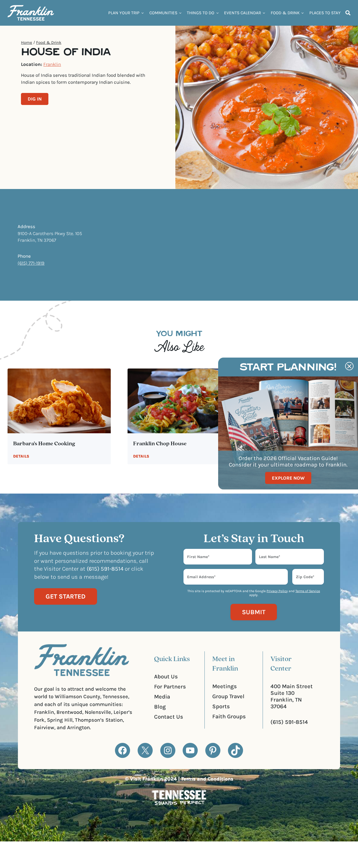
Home (26, 42)
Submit (253, 612)
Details (21, 456)
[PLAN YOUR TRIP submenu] (142, 12)
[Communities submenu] (180, 12)
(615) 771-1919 (31, 263)
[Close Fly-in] (349, 366)
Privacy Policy (277, 591)
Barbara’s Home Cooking (44, 444)
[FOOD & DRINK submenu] (302, 12)
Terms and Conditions (207, 779)
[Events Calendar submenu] (264, 12)
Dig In (35, 99)
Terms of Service (307, 591)
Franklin (52, 64)
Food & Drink (48, 42)
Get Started (66, 596)
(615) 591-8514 (289, 722)
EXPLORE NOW (288, 478)
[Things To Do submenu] (217, 12)
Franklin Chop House (160, 444)
